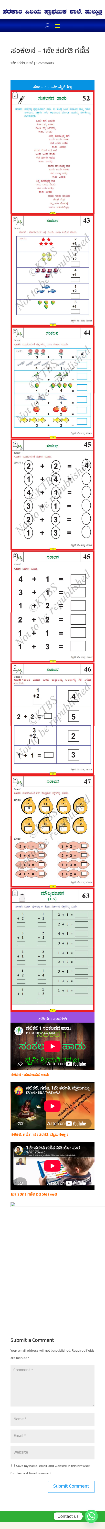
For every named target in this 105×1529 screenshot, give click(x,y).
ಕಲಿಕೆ (29, 63)
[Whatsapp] (91, 1516)
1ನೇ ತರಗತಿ (17, 63)
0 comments (45, 63)
